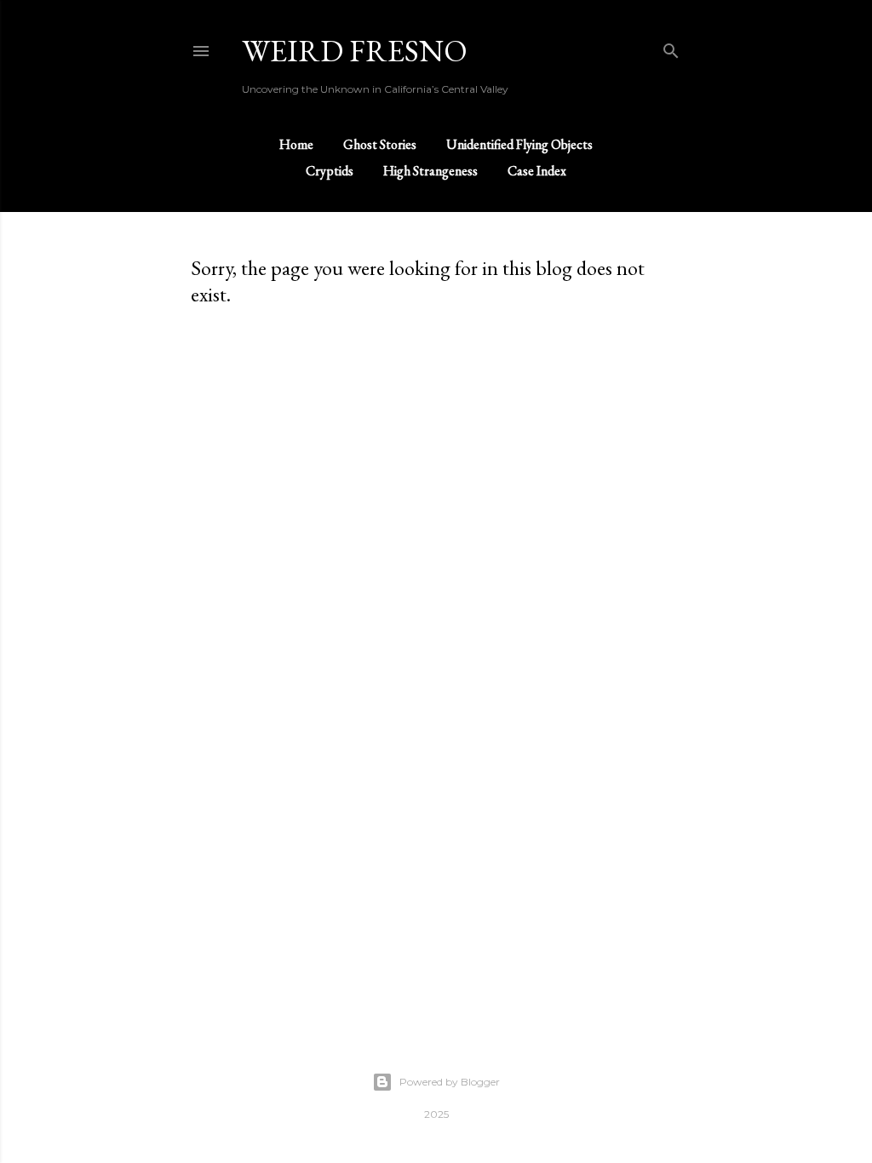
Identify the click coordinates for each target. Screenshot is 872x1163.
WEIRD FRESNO (355, 51)
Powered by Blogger (449, 1081)
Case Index (537, 171)
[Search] (671, 47)
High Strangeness (430, 171)
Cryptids (329, 171)
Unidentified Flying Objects (519, 144)
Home (296, 144)
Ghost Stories (379, 144)
